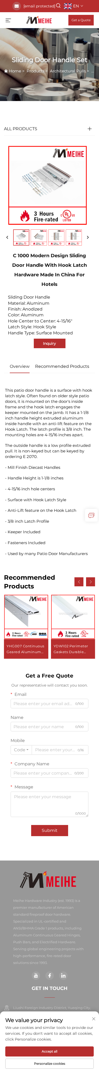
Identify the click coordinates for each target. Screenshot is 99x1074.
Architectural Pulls (68, 70)
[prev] (7, 238)
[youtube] (36, 975)
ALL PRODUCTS (20, 128)
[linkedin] (63, 975)
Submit (50, 830)
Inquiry (49, 343)
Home (15, 70)
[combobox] (21, 750)
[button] (78, 581)
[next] (88, 238)
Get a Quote (81, 20)
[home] (39, 19)
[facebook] (49, 975)
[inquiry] (91, 515)
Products (35, 70)
